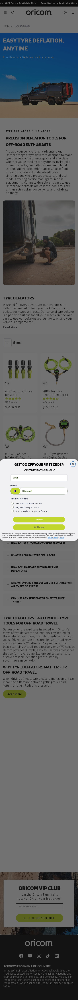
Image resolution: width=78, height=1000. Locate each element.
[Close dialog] (73, 464)
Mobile (13, 485)
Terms (61, 537)
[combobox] (15, 491)
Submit (38, 519)
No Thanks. (39, 527)
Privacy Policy (53, 537)
